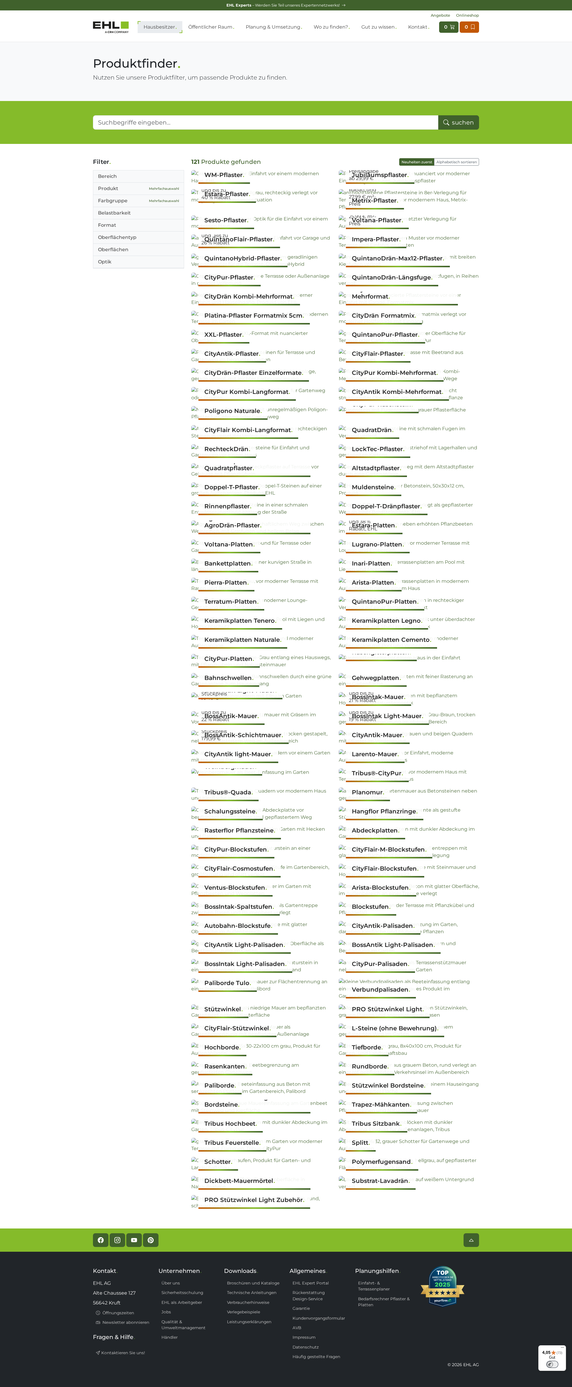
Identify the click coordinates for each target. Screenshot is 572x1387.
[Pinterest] (150, 1240)
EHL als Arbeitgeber (181, 1302)
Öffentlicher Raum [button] (210, 27)
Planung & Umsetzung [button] (273, 27)
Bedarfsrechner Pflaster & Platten (384, 1301)
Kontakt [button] (418, 27)
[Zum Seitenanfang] (471, 1240)
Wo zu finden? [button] (331, 27)
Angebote (440, 15)
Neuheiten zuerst (417, 162)
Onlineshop (467, 15)
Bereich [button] (107, 176)
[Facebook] (100, 1240)
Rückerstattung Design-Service (309, 1295)
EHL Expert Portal (311, 1283)
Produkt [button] (138, 188)
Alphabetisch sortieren (456, 162)
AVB (297, 1327)
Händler (169, 1337)
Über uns (170, 1283)
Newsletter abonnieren (125, 1322)
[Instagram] (117, 1240)
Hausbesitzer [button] (159, 27)
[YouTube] (134, 1240)
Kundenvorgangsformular (319, 1318)
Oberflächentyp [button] (117, 237)
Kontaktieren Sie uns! (122, 1352)
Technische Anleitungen (251, 1292)
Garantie (301, 1308)
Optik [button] (104, 262)
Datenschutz (306, 1347)
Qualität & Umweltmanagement (183, 1324)
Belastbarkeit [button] (114, 213)
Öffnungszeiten (117, 1312)
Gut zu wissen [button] (378, 27)
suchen (462, 122)
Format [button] (107, 225)
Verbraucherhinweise (248, 1302)
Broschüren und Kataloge (253, 1283)
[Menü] (562, 1348)
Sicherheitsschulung (182, 1292)
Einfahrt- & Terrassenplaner (374, 1286)
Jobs (166, 1312)
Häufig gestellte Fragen (316, 1356)
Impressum (304, 1337)
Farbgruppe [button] (138, 201)
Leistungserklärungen (249, 1321)
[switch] (552, 1364)
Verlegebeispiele (243, 1312)
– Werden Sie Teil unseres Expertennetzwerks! (283, 5)
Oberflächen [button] (113, 249)
